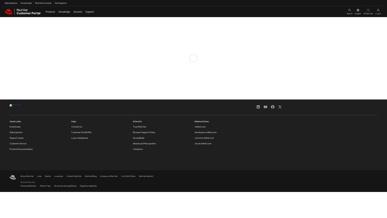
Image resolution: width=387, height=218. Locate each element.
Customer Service (18, 143)
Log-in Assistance (79, 138)
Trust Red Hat (139, 126)
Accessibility (138, 138)
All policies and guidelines (65, 186)
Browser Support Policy (144, 132)
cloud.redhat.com (203, 143)
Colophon (138, 149)
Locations (58, 176)
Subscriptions (11, 3)
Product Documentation (21, 149)
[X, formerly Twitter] (280, 107)
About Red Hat (27, 176)
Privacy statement (28, 186)
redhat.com (200, 126)
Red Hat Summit (146, 176)
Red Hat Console (43, 3)
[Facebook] (273, 107)
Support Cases (17, 138)
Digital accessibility (88, 186)
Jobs (39, 176)
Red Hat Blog (91, 176)
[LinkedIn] (258, 107)
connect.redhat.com (204, 138)
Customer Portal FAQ (81, 132)
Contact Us (76, 126)
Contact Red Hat (74, 176)
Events (48, 176)
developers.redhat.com (206, 132)
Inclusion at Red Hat (109, 176)
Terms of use (45, 186)
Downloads (26, 3)
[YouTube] (265, 107)
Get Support (61, 3)
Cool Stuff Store (128, 176)
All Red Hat (368, 13)
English (358, 13)
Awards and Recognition (144, 143)
